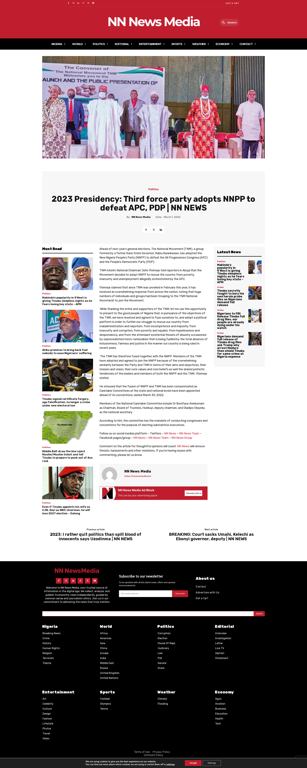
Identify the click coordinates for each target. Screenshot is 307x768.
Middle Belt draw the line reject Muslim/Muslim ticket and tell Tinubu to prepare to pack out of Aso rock (67, 456)
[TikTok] (83, 3)
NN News (170, 433)
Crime (220, 287)
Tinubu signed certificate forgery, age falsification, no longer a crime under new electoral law (66, 402)
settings (170, 764)
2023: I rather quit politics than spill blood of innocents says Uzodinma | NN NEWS (95, 536)
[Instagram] (73, 3)
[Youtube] (93, 3)
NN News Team (189, 433)
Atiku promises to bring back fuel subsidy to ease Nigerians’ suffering (67, 351)
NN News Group (181, 438)
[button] (229, 23)
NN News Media (141, 217)
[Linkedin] (78, 3)
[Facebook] (68, 3)
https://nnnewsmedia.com (137, 476)
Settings (212, 762)
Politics (153, 189)
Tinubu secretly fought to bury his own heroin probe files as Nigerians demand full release (230, 298)
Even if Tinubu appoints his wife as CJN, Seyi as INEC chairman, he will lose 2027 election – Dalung (66, 510)
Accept (193, 762)
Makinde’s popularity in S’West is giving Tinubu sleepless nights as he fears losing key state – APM (67, 301)
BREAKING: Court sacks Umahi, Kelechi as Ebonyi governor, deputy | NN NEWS (211, 536)
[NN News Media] (111, 474)
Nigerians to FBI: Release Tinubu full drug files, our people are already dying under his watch (231, 321)
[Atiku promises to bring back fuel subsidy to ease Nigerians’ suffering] (67, 326)
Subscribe (180, 593)
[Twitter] (88, 3)
